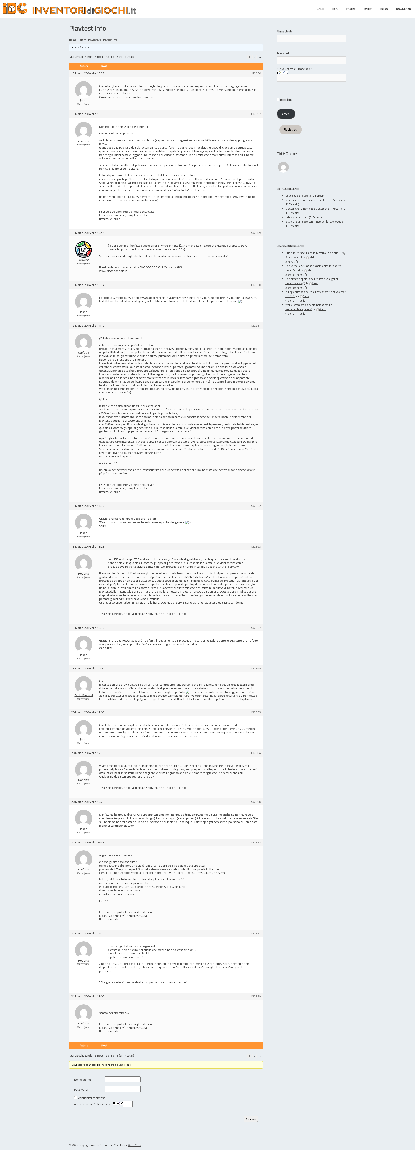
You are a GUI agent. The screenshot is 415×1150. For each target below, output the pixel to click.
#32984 (256, 753)
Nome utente (284, 31)
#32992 (256, 842)
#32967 (256, 628)
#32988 (256, 802)
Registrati (290, 129)
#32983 (256, 712)
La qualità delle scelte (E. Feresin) (305, 195)
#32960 (256, 285)
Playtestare (94, 40)
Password (283, 53)
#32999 (256, 996)
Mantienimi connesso (91, 1098)
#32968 (256, 668)
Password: (81, 1089)
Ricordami (285, 99)
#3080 (256, 73)
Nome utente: (83, 1079)
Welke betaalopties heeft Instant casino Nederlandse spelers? (308, 307)
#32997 (256, 933)
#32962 (256, 506)
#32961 (256, 325)
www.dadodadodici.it (113, 270)
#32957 (256, 114)
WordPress (134, 1145)
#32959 (256, 233)
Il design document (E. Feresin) (304, 217)
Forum (82, 40)
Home (72, 40)
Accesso (250, 1119)
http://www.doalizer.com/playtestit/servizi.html (164, 297)
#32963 (256, 546)
